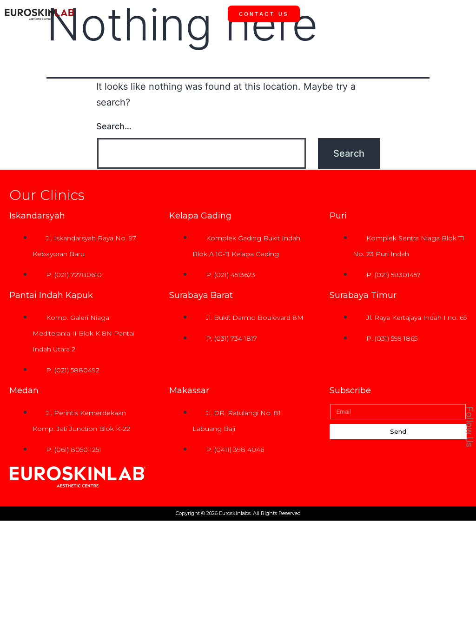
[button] (462, 13)
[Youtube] (457, 330)
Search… (114, 126)
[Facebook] (457, 288)
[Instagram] (457, 309)
